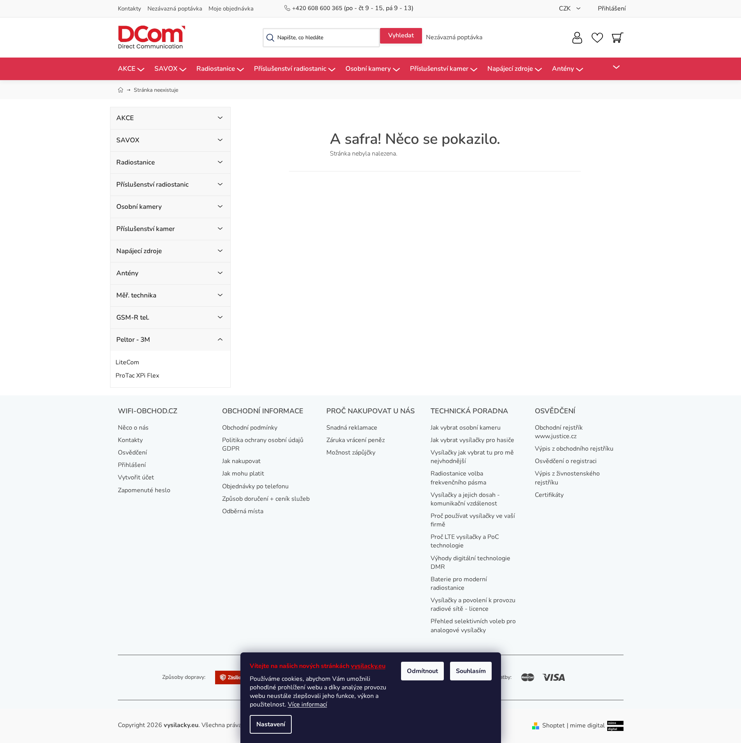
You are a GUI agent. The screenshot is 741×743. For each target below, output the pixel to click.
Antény (127, 273)
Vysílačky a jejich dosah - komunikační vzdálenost (465, 499)
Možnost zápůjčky (350, 452)
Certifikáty (549, 495)
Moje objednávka (231, 8)
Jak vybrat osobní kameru (466, 427)
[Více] (611, 67)
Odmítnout (422, 671)
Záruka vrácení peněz (355, 440)
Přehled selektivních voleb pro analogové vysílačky (473, 625)
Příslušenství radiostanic (152, 184)
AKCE (125, 118)
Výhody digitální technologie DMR (470, 562)
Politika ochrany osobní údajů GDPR (262, 444)
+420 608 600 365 (318, 8)
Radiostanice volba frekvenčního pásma (458, 477)
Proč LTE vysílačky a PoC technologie (465, 541)
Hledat (401, 36)
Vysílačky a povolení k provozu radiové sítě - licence (473, 604)
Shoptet (553, 725)
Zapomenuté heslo (144, 490)
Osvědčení (132, 452)
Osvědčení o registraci (566, 461)
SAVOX (127, 140)
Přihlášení (132, 465)
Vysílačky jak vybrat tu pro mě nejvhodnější (472, 456)
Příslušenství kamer (145, 228)
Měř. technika (136, 295)
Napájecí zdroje (139, 251)
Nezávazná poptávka (174, 8)
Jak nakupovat (241, 461)
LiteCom (127, 362)
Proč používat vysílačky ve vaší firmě (473, 520)
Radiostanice (135, 162)
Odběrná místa (242, 511)
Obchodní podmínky (249, 427)
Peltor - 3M (133, 339)
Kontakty (129, 8)
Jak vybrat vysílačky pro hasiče (472, 440)
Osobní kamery (139, 206)
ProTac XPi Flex (137, 375)
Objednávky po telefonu (255, 486)
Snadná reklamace (351, 427)
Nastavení (270, 724)
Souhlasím (471, 671)
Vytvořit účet (136, 477)
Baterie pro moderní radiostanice (459, 583)
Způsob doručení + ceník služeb (266, 499)
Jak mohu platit (243, 473)
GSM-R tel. (132, 317)
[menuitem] (131, 69)
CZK (565, 8)
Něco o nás (133, 427)
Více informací (307, 704)
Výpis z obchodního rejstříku (574, 448)
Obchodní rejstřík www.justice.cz (559, 432)
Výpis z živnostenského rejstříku (567, 477)
